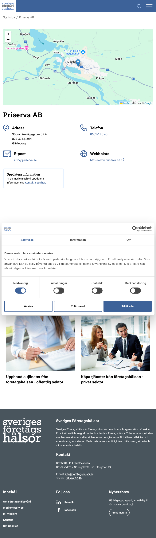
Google (148, 103)
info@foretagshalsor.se (79, 474)
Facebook (70, 509)
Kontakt (8, 519)
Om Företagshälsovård (17, 501)
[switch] (58, 291)
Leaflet (126, 103)
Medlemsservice (13, 507)
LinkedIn (69, 502)
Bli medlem (10, 513)
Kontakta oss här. (35, 182)
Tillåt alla (128, 306)
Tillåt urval (78, 306)
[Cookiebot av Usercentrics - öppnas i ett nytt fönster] (135, 229)
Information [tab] (78, 239)
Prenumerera (119, 512)
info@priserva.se (25, 160)
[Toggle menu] (149, 6)
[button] (78, 63)
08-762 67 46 (74, 478)
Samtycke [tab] (27, 239)
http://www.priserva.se (105, 160)
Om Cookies (10, 525)
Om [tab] (129, 239)
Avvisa (28, 306)
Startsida (9, 17)
